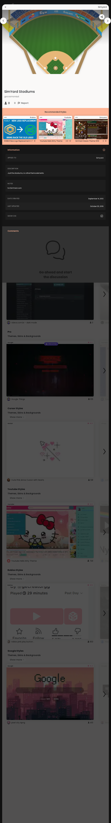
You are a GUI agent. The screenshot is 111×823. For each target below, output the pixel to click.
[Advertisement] (11, 411)
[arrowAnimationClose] (3, 20)
